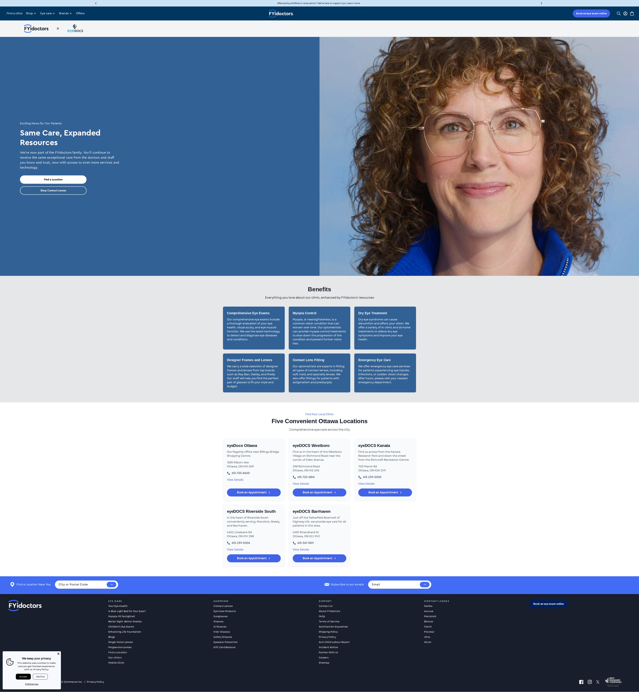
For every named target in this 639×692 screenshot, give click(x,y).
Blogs (111, 637)
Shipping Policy (328, 631)
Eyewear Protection (225, 642)
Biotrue (428, 621)
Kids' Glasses (221, 631)
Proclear (429, 631)
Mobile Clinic (116, 662)
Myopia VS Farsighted (121, 616)
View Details (235, 480)
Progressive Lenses (120, 647)
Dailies (428, 606)
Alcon (427, 642)
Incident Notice (328, 647)
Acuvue (428, 611)
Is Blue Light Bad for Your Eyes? (127, 611)
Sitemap (324, 662)
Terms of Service (329, 621)
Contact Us (326, 606)
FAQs (322, 616)
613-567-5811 (305, 543)
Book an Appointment (252, 492)
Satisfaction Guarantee (333, 626)
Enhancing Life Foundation (124, 631)
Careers (324, 657)
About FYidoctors (329, 611)
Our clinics (115, 657)
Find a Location (53, 179)
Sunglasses (220, 616)
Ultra (427, 637)
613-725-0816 (306, 477)
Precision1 (430, 616)
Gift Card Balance (224, 647)
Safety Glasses (222, 637)
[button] (541, 3)
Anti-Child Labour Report (334, 642)
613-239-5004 (241, 543)
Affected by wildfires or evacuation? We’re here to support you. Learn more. (318, 3)
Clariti (428, 626)
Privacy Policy (327, 637)
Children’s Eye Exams (121, 626)
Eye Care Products (224, 611)
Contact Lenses (223, 606)
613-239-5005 (372, 477)
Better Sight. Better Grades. (125, 621)
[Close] (58, 653)
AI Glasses (219, 626)
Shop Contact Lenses (53, 190)
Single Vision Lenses (120, 642)
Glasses (218, 621)
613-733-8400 (241, 473)
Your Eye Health (117, 606)
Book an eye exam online (591, 13)
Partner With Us (328, 652)
